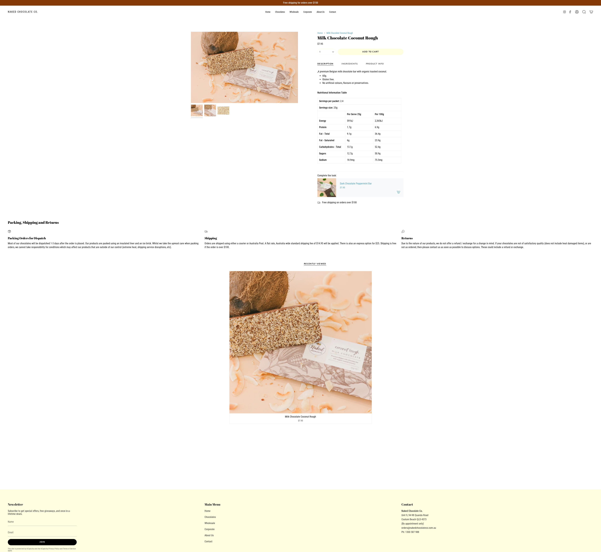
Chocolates (210, 517)
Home (320, 33)
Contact (208, 541)
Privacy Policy (54, 549)
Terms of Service (69, 549)
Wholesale (210, 523)
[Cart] (591, 12)
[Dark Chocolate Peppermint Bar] (326, 187)
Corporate (210, 529)
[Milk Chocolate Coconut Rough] (300, 342)
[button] (280, 12)
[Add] (398, 192)
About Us (209, 535)
